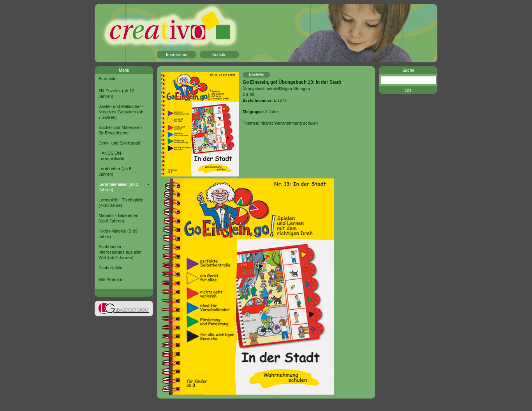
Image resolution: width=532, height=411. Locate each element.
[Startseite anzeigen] (157, 33)
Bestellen (257, 74)
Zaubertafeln (110, 267)
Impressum (176, 54)
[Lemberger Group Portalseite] (124, 314)
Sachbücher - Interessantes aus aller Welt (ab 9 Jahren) (120, 252)
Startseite (107, 78)
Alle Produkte (111, 279)
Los (408, 90)
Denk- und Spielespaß (120, 143)
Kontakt (219, 54)
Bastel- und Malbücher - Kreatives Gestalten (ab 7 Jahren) (121, 112)
